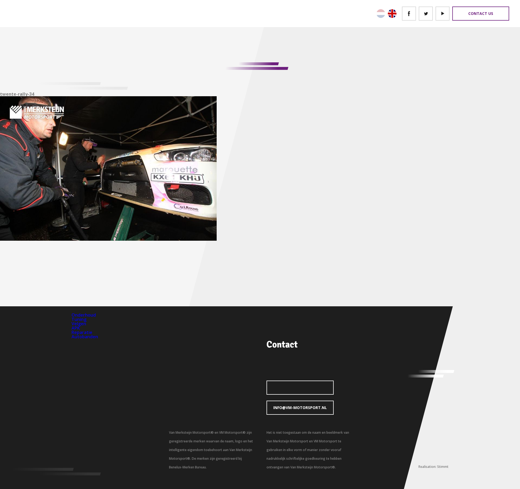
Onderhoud (84, 315)
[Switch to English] (392, 13)
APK (76, 328)
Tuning (79, 319)
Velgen (79, 323)
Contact (282, 344)
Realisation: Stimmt (433, 466)
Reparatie (82, 332)
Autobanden (85, 336)
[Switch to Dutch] (380, 13)
